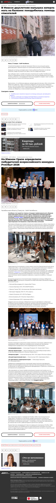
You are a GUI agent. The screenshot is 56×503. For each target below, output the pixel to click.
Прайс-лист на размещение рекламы (33, 474)
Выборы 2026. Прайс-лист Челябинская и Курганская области (23, 477)
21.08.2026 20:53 (4, 157)
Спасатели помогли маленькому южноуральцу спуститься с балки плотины (16, 133)
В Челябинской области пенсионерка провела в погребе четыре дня (42, 129)
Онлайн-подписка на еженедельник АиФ (31, 472)
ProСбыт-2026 (18, 217)
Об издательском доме (15, 472)
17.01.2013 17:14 (4, 5)
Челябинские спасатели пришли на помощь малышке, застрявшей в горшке (16, 124)
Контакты (12, 474)
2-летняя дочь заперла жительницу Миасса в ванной (26, 98)
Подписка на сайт (45, 472)
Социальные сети (20, 474)
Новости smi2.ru (5, 153)
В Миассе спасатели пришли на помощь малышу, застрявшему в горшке (16, 129)
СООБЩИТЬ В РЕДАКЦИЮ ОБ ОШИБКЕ (45, 477)
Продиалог (17, 272)
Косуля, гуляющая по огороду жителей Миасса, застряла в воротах (30, 96)
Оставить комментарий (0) (44, 103)
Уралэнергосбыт (14, 203)
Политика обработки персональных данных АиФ (21, 475)
